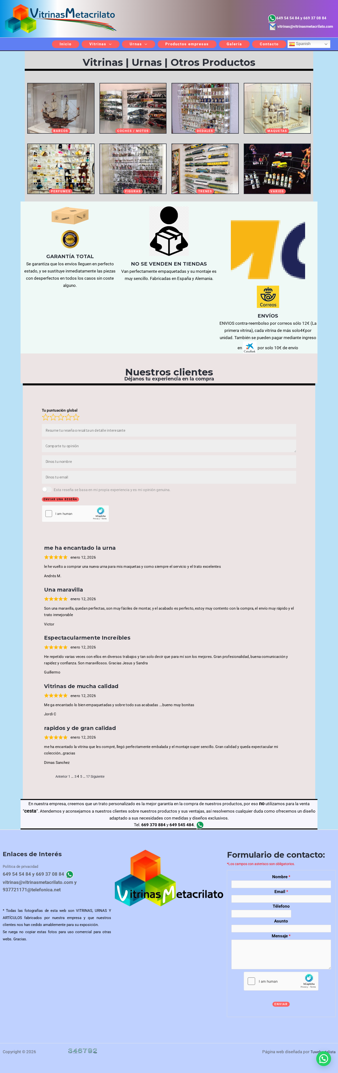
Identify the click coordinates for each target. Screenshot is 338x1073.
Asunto (281, 921)
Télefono (281, 906)
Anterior (61, 776)
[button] (323, 1058)
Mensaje (281, 935)
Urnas (136, 44)
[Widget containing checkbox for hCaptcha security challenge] (75, 513)
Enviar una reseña (60, 499)
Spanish (303, 44)
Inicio (66, 44)
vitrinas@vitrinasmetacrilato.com (305, 26)
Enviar (281, 1004)
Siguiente (97, 776)
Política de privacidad (20, 866)
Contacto (269, 44)
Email (281, 891)
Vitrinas (97, 44)
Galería (234, 44)
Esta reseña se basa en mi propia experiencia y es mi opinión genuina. (112, 489)
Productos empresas (187, 44)
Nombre (281, 876)
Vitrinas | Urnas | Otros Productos (169, 62)
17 (88, 776)
